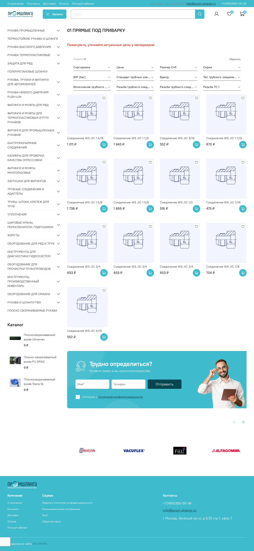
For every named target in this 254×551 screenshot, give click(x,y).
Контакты (33, 3)
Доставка (49, 3)
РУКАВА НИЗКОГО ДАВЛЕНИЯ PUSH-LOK (28, 94)
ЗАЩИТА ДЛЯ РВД (20, 63)
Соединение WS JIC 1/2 (176, 202)
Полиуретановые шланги (27, 71)
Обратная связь (51, 521)
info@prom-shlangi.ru (201, 3)
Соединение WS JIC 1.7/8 (131, 138)
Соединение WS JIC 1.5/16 (85, 138)
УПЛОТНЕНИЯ (17, 214)
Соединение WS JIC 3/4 (83, 266)
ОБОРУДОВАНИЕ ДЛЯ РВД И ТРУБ (30, 243)
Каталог (57, 14)
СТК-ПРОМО (39, 543)
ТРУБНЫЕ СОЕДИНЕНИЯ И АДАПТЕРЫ (25, 191)
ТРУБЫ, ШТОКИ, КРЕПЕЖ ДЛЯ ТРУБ (28, 204)
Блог (45, 515)
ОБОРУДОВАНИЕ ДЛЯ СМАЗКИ (28, 294)
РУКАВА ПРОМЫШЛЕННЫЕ (26, 30)
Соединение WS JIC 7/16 (223, 202)
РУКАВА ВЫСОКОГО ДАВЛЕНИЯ (29, 47)
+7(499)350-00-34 (234, 3)
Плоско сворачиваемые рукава (32, 310)
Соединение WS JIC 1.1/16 (224, 138)
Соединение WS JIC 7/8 (222, 266)
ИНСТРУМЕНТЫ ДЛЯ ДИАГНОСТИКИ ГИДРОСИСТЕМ (28, 254)
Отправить (164, 384)
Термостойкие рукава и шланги (32, 38)
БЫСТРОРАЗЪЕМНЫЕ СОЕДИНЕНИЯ (22, 145)
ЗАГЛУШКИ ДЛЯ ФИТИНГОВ (26, 181)
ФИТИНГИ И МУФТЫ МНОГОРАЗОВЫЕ (21, 170)
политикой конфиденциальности (120, 397)
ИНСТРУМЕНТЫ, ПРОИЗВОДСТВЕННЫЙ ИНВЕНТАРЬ (23, 281)
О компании (15, 3)
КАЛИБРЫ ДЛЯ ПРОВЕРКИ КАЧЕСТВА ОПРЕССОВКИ (25, 158)
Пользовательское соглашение (61, 509)
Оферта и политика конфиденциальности (67, 502)
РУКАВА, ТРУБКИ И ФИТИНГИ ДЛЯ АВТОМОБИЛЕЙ (28, 82)
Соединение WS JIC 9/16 (177, 138)
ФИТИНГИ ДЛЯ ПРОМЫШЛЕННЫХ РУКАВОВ (30, 132)
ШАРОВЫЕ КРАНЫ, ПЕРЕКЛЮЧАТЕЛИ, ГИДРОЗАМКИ (30, 225)
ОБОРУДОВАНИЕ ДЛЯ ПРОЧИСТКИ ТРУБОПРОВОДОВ (29, 266)
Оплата (64, 3)
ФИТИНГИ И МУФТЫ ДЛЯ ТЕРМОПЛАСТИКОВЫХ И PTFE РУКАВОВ (28, 117)
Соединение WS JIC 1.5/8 (84, 202)
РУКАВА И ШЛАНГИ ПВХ (24, 302)
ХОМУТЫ (13, 235)
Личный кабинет (83, 3)
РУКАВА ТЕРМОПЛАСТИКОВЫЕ (28, 55)
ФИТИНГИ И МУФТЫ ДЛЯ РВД (28, 105)
